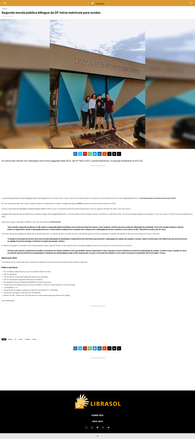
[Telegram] (95, 154)
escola (20, 339)
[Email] (109, 154)
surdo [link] (127, 227)
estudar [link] (20, 234)
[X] (80, 154)
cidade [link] (13, 241)
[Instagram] (92, 428)
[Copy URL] (119, 154)
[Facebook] (75, 154)
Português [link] (42, 198)
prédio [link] (65, 203)
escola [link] (116, 160)
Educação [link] (22, 209)
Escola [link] (12, 198)
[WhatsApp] (90, 154)
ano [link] (11, 203)
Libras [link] (34, 198)
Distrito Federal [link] (34, 209)
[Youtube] (108, 428)
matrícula (27, 339)
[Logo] (97, 409)
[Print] (114, 154)
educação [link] (138, 227)
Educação (4, 8)
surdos (34, 339)
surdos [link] (32, 203)
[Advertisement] (97, 181)
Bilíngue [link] (29, 198)
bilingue (10, 339)
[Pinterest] (85, 154)
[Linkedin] (100, 154)
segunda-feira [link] (58, 160)
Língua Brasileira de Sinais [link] (59, 227)
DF (15, 339)
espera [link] (5, 214)
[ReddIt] (104, 154)
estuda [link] (67, 295)
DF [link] (39, 227)
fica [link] (73, 203)
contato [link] (77, 229)
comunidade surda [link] (64, 253)
